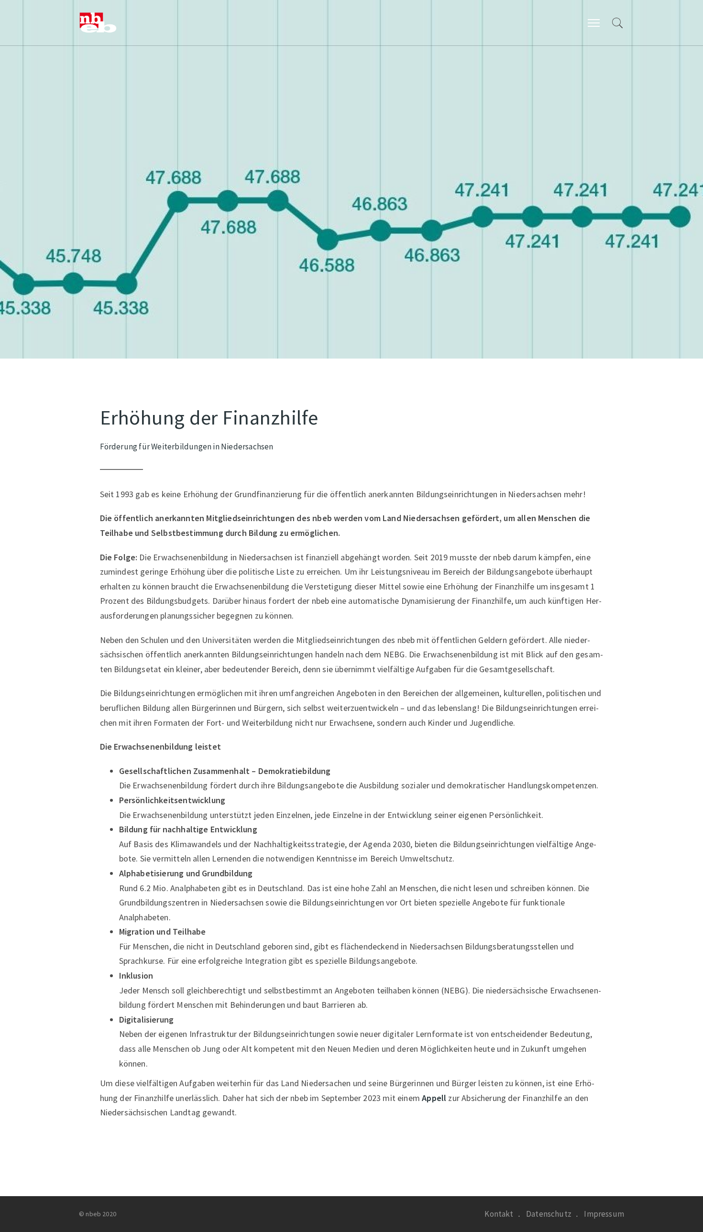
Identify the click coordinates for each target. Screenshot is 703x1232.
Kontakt (498, 1214)
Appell (435, 1097)
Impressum (604, 1214)
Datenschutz (548, 1214)
